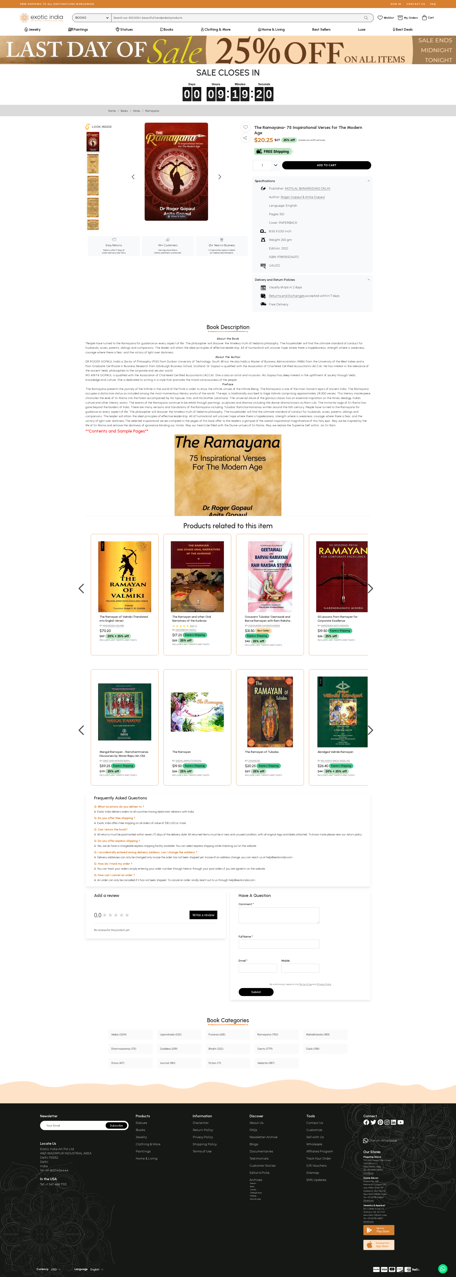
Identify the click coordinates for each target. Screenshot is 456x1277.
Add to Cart (326, 165)
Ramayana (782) (267, 1034)
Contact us (415, 4)
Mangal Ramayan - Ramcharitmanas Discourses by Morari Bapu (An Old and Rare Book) (124, 756)
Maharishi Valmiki (113, 625)
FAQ (433, 4)
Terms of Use (305, 984)
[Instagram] (387, 1123)
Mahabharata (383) (318, 1034)
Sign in (395, 4)
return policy (354, 834)
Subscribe (116, 1125)
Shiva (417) (117, 1063)
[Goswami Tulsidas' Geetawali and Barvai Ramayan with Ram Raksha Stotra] (270, 611)
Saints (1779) (265, 1048)
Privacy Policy (324, 984)
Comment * (246, 904)
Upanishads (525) (171, 1034)
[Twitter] (373, 1123)
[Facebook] (366, 1123)
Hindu (136, 110)
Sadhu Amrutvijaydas (188, 760)
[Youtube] (400, 1123)
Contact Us (314, 1123)
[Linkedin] (393, 1123)
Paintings (143, 1151)
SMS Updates (316, 1180)
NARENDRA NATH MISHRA (335, 625)
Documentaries (261, 1151)
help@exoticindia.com (279, 857)
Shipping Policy (205, 1144)
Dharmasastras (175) (123, 1048)
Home (112, 110)
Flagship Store (372, 1157)
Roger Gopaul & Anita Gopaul (303, 197)
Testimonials (259, 1158)
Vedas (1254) (118, 1034)
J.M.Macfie (254, 760)
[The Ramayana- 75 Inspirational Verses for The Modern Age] (93, 142)
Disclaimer (201, 1123)
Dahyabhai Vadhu (186, 629)
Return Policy (203, 1130)
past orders (216, 868)
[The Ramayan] (197, 746)
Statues (141, 1123)
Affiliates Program (319, 1151)
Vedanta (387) (265, 1063)
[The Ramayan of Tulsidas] (270, 746)
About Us (256, 1123)
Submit (256, 992)
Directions (368, 1173)
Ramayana (152, 110)
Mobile (285, 960)
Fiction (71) (215, 1063)
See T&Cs (121, 253)
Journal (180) (167, 1063)
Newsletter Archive (264, 1137)
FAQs (253, 1130)
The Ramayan (181, 752)
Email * (243, 960)
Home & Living (146, 1158)
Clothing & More (148, 1144)
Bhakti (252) (216, 1048)
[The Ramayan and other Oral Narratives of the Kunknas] (197, 611)
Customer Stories (262, 1165)
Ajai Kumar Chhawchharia (264, 625)
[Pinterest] (380, 1123)
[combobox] (236, 18)
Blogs (254, 1144)
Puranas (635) (217, 1034)
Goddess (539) (168, 1048)
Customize (314, 1130)
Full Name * (246, 936)
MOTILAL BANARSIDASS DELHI (307, 188)
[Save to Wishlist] (245, 128)
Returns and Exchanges (287, 296)
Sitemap (312, 1172)
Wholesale (314, 1144)
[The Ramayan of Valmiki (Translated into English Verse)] (124, 611)
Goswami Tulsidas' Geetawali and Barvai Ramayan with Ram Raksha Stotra (267, 620)
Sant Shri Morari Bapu (116, 760)
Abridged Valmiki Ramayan (335, 752)
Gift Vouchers (316, 1165)
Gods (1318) (312, 1048)
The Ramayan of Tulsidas (262, 752)
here (186, 868)
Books (124, 110)
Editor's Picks (259, 1172)
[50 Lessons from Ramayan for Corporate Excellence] (342, 611)
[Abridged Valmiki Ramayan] (342, 746)
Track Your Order (318, 1158)
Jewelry (141, 1137)
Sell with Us (315, 1137)
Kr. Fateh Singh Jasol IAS (335, 760)
